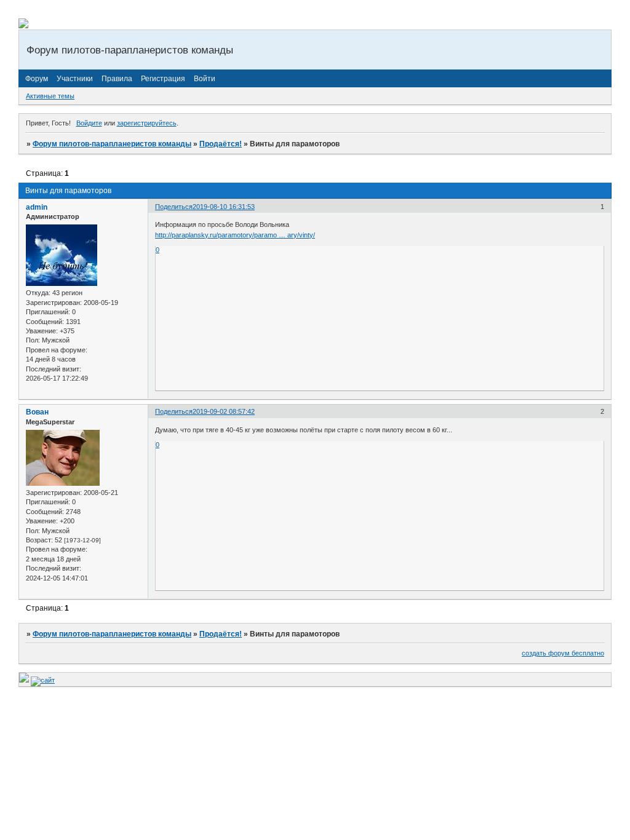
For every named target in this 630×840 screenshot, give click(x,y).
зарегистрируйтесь (147, 123)
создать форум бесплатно (563, 653)
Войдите (89, 123)
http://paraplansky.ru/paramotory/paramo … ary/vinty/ (235, 235)
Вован (37, 412)
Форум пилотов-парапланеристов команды (112, 144)
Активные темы (50, 96)
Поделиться (174, 206)
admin (36, 207)
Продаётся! (220, 144)
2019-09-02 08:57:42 (224, 411)
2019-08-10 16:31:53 (224, 206)
